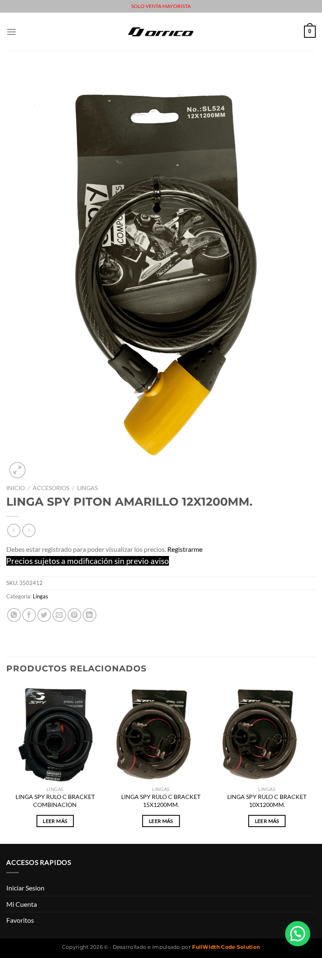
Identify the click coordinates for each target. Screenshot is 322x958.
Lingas (87, 488)
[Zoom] (17, 470)
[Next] (315, 763)
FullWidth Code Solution (226, 947)
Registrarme (185, 549)
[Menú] (11, 31)
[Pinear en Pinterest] (74, 615)
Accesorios (51, 488)
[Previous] (6, 763)
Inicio (15, 488)
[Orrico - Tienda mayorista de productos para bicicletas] (161, 31)
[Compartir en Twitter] (44, 615)
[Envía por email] (59, 615)
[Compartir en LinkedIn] (89, 615)
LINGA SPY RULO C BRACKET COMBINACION (55, 800)
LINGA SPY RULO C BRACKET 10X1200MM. (266, 800)
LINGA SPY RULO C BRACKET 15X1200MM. (160, 800)
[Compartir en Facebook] (29, 615)
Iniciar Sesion (25, 888)
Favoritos (20, 920)
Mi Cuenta (21, 904)
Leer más (55, 821)
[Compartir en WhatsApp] (14, 615)
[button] (297, 933)
